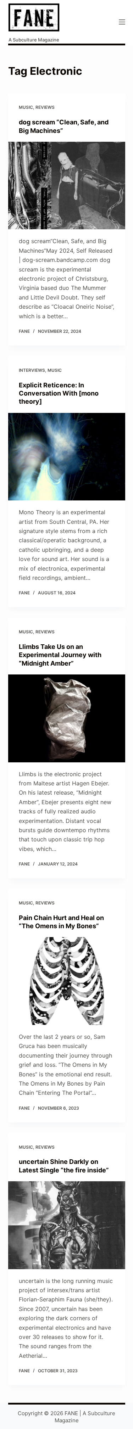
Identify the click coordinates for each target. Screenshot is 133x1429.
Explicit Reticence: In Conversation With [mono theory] (59, 393)
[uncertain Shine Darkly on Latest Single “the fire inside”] (66, 1225)
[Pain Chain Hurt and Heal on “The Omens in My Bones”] (66, 981)
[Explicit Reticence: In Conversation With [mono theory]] (66, 457)
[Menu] (122, 22)
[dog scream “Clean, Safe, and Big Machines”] (66, 186)
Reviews (45, 107)
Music (26, 107)
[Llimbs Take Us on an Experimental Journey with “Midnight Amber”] (66, 718)
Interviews (32, 370)
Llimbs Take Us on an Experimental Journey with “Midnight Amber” (60, 655)
